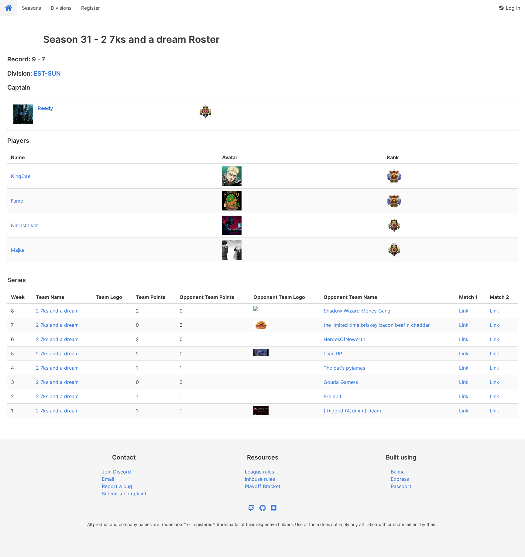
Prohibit (332, 396)
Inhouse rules (260, 479)
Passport (401, 486)
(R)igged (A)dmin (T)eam (352, 411)
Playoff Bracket (262, 486)
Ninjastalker (24, 225)
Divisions (61, 8)
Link (463, 311)
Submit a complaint (124, 493)
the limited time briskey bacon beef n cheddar (377, 325)
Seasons (31, 8)
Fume (17, 201)
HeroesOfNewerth (344, 339)
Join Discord (116, 472)
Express (400, 479)
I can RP (333, 353)
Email (108, 479)
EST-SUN (47, 73)
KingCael (21, 176)
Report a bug (117, 486)
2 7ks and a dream (57, 311)
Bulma (398, 472)
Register (90, 8)
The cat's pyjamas (344, 368)
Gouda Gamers (341, 382)
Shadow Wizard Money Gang (357, 311)
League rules (259, 472)
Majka (18, 250)
